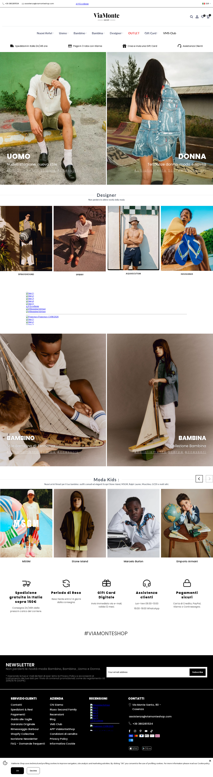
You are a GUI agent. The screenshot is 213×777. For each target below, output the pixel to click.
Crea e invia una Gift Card (142, 46)
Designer (115, 33)
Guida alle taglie (21, 719)
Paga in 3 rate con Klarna (87, 46)
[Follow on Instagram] (135, 731)
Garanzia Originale (23, 724)
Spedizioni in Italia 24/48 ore (31, 46)
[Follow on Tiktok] (151, 731)
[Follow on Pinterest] (140, 731)
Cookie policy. (204, 763)
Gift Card (150, 33)
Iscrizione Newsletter (24, 739)
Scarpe (48, 170)
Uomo (63, 33)
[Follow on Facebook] (129, 731)
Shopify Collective (22, 734)
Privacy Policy (59, 739)
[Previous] (199, 478)
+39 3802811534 (12, 3)
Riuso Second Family (63, 709)
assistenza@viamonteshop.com (39, 3)
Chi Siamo (56, 705)
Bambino (79, 33)
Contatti (16, 705)
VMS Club (169, 33)
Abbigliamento (23, 170)
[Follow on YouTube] (146, 731)
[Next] (209, 478)
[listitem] (26, 596)
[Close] (210, 760)
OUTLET (134, 33)
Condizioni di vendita (63, 734)
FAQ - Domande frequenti (28, 743)
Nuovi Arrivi (44, 33)
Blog (52, 719)
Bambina (97, 33)
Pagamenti (18, 714)
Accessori (68, 170)
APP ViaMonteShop (62, 729)
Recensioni (57, 714)
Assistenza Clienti (193, 46)
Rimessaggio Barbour (25, 729)
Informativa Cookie (62, 743)
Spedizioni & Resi (22, 709)
